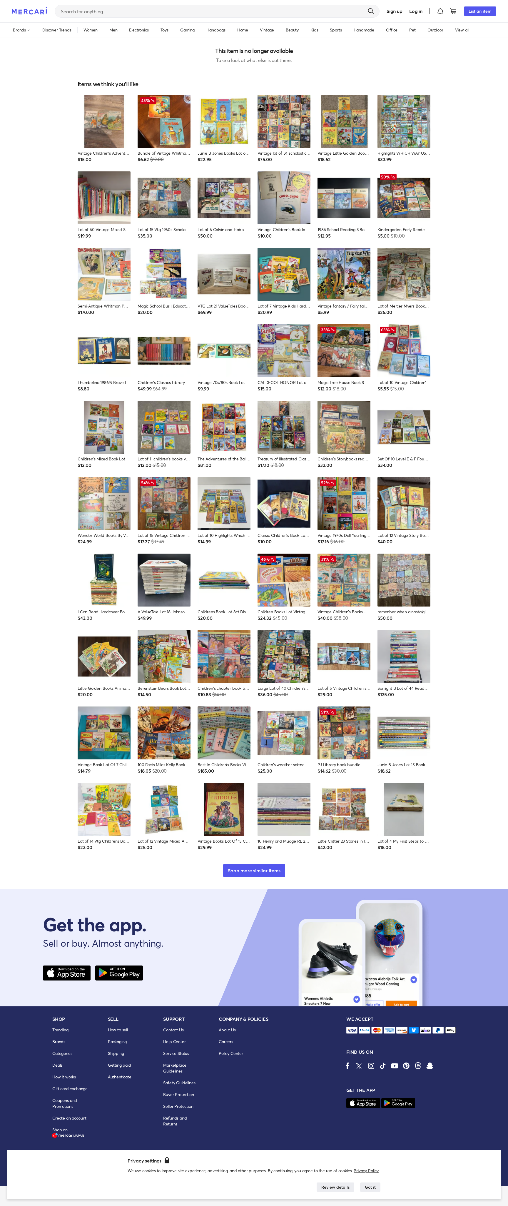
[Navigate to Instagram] (371, 1066)
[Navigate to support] (351, 1030)
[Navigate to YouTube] (394, 1066)
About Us (227, 1030)
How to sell (118, 1030)
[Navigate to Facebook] (347, 1066)
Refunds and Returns (175, 1121)
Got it (370, 1187)
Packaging (117, 1041)
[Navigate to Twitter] (359, 1066)
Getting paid (119, 1065)
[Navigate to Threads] (418, 1066)
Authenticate (119, 1077)
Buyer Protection (178, 1094)
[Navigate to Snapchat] (430, 1066)
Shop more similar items (254, 870)
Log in (415, 11)
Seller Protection (178, 1106)
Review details (335, 1187)
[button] (440, 11)
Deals (57, 1065)
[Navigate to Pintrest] (406, 1066)
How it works (64, 1077)
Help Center (174, 1041)
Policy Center (231, 1053)
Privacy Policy (366, 1170)
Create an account (69, 1118)
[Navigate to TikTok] (383, 1066)
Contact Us (173, 1030)
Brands (58, 1041)
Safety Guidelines (179, 1082)
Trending (60, 1030)
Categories (62, 1053)
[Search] (371, 11)
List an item (480, 11)
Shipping (116, 1053)
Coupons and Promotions (64, 1103)
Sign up (394, 11)
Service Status (176, 1053)
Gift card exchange (70, 1088)
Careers (226, 1041)
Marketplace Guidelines (174, 1068)
